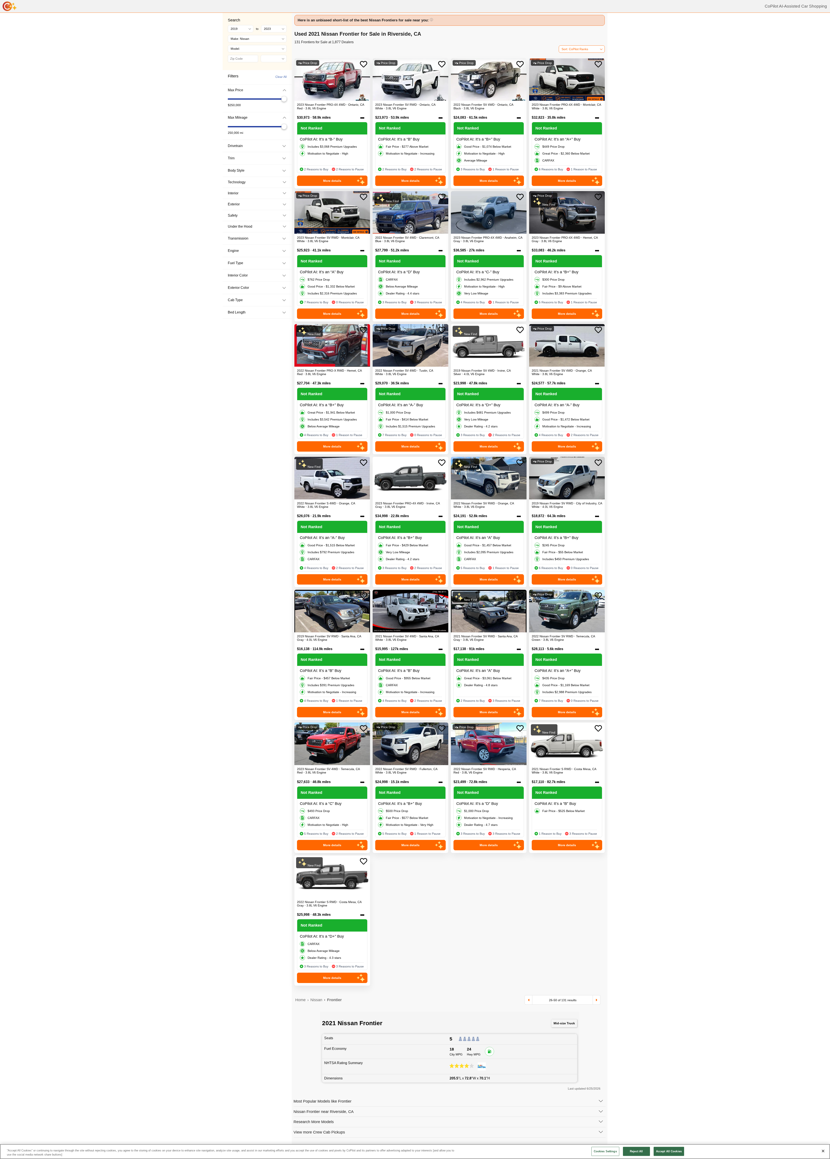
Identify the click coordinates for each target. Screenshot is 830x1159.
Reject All (636, 1151)
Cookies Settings (605, 1151)
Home (300, 1000)
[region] (415, 1151)
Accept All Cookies (669, 1151)
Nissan (316, 1000)
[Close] (823, 1151)
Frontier (334, 1000)
